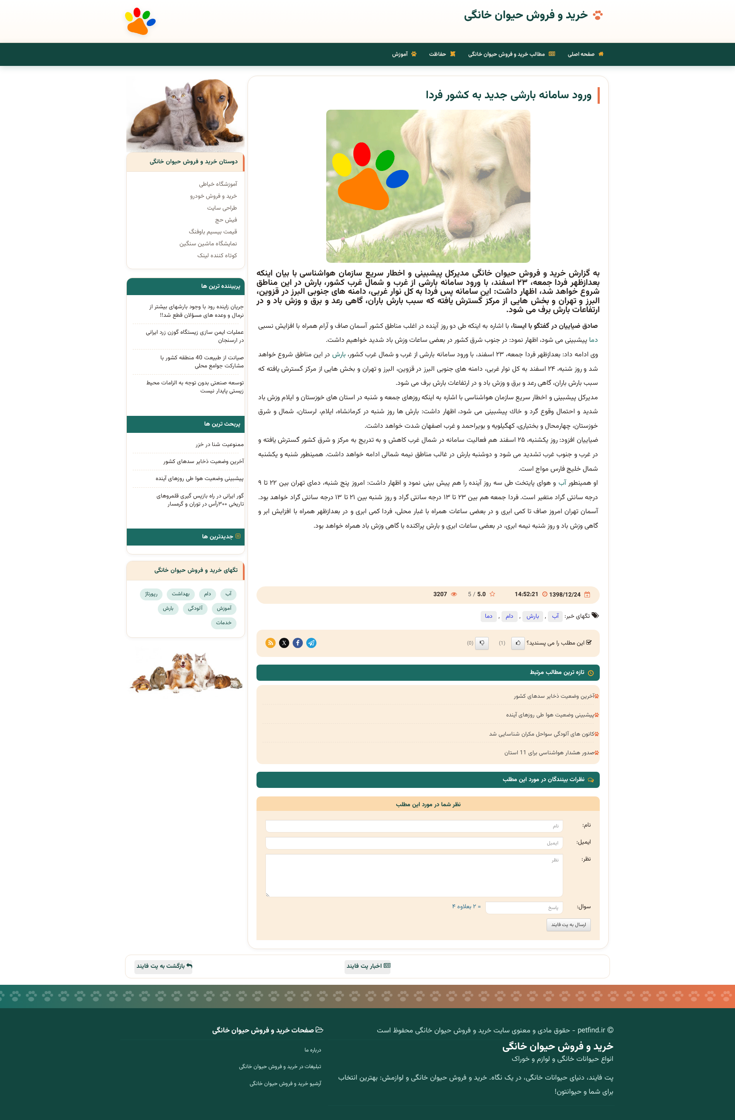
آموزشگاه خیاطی (218, 184)
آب (562, 483)
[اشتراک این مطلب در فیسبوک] (298, 643)
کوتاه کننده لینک (217, 256)
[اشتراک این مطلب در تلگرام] (311, 643)
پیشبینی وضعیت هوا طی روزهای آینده (550, 715)
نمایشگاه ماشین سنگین (208, 244)
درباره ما (313, 1050)
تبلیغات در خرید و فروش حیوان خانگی (280, 1067)
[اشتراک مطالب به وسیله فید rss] (270, 643)
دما (593, 340)
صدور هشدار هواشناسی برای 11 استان (549, 752)
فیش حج (226, 220)
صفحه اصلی (582, 54)
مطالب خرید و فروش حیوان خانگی (507, 54)
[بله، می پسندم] (518, 643)
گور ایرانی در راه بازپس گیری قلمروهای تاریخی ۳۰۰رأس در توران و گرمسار (200, 500)
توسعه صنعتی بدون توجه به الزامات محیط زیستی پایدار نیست (195, 386)
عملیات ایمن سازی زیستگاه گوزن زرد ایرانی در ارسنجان (195, 336)
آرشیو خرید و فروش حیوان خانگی (285, 1084)
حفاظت (438, 54)
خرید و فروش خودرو (213, 196)
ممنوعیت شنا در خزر (220, 444)
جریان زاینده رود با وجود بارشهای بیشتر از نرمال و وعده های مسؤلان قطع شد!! (196, 310)
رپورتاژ (151, 594)
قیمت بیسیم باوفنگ (213, 232)
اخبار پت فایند (365, 966)
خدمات (223, 623)
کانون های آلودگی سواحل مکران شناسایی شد (541, 734)
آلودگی (195, 608)
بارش (339, 355)
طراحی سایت (222, 208)
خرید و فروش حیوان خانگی (526, 16)
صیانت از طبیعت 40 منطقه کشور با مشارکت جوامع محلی (202, 361)
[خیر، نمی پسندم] (482, 643)
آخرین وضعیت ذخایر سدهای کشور (554, 696)
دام (509, 616)
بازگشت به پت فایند (161, 966)
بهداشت (181, 594)
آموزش (400, 54)
